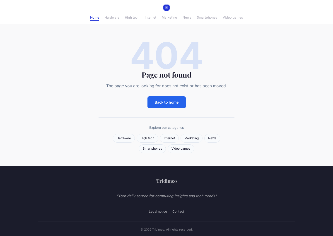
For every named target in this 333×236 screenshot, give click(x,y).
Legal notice (158, 211)
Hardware (112, 17)
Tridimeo (166, 181)
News (187, 17)
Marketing (169, 17)
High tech (132, 17)
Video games (233, 17)
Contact (178, 211)
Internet (150, 17)
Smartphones (207, 17)
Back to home (167, 102)
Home (94, 17)
